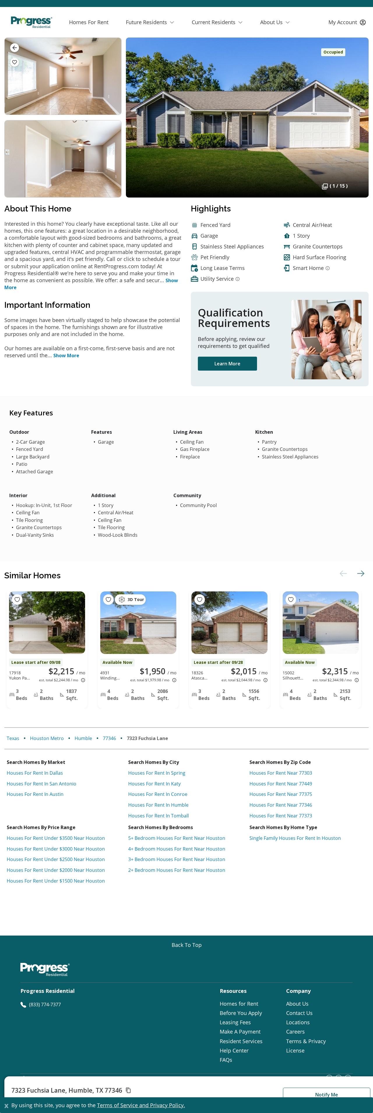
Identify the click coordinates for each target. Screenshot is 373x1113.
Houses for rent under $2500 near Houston (56, 859)
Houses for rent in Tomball (158, 815)
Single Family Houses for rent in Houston (295, 838)
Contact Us (299, 1012)
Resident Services (241, 1041)
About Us (297, 1003)
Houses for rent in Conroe (157, 794)
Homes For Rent (88, 22)
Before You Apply (241, 1012)
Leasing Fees (235, 1022)
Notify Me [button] (326, 1094)
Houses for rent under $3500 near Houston (56, 838)
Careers (295, 1031)
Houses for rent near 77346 (280, 805)
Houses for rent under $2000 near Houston (56, 870)
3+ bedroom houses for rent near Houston (176, 859)
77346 (109, 738)
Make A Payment (240, 1031)
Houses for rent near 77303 (280, 773)
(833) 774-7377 (45, 1004)
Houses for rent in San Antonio (41, 783)
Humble (83, 738)
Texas (13, 738)
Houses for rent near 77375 (280, 794)
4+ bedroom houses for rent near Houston (176, 849)
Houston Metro (47, 738)
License (295, 1050)
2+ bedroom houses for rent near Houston (176, 870)
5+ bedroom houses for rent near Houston (176, 838)
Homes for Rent (239, 1003)
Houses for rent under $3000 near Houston (56, 849)
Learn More (227, 363)
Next (360, 573)
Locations (298, 1022)
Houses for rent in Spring (156, 773)
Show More (66, 355)
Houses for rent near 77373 (280, 815)
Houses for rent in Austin (35, 794)
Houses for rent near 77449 (280, 783)
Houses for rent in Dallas (35, 773)
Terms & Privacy (306, 1041)
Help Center (234, 1050)
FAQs (226, 1059)
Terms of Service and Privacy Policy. (141, 1105)
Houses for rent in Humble (158, 805)
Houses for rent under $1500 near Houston (56, 881)
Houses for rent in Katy (154, 783)
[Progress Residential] (31, 22)
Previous (342, 573)
